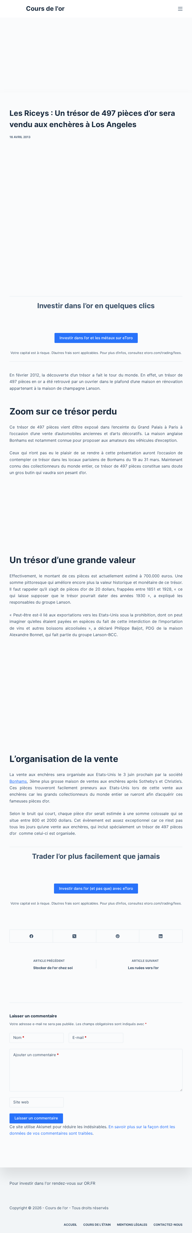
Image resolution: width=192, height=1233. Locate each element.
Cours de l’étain (97, 1224)
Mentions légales (132, 1224)
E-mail (79, 1037)
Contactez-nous (168, 1224)
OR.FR (89, 1183)
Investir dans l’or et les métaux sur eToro (96, 337)
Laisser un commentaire (36, 1118)
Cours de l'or (45, 8)
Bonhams (18, 781)
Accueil (70, 1224)
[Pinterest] (118, 936)
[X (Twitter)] (74, 936)
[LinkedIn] (160, 936)
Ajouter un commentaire (36, 1054)
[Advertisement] (96, 55)
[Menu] (180, 9)
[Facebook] (31, 936)
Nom (18, 1037)
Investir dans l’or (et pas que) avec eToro (96, 888)
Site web (21, 1102)
